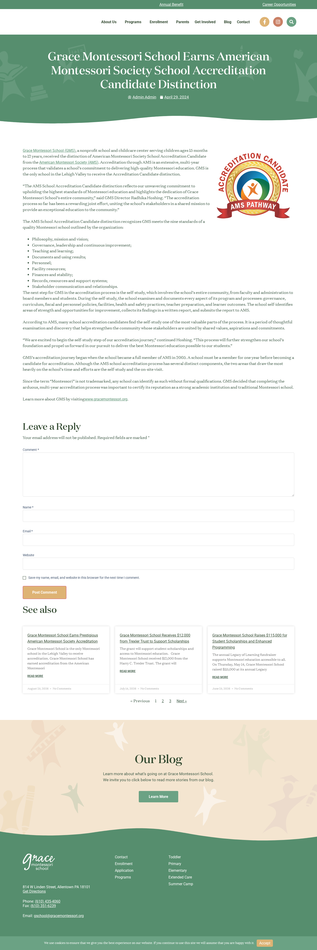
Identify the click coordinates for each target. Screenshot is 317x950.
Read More (35, 676)
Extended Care (180, 877)
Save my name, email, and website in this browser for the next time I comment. (84, 577)
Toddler (174, 857)
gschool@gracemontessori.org (59, 916)
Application (124, 870)
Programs (133, 22)
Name (28, 507)
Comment (31, 450)
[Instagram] (278, 22)
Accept (264, 943)
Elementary (177, 870)
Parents (182, 22)
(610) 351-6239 (43, 906)
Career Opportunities (279, 4)
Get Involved (205, 22)
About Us (108, 22)
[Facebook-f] (264, 22)
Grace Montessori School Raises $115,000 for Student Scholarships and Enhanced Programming (249, 641)
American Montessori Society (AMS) (68, 162)
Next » (182, 701)
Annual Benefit (171, 4)
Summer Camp (180, 884)
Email (28, 531)
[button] (291, 22)
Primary (174, 864)
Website (28, 555)
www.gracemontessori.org (106, 399)
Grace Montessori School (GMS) (49, 150)
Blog (227, 22)
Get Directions (34, 891)
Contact (243, 22)
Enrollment (159, 22)
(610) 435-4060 (47, 901)
